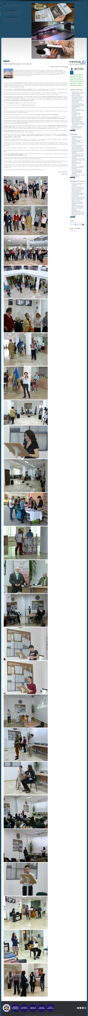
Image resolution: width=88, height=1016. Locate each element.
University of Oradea (78, 213)
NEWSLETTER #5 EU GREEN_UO (76, 77)
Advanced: (72, 224)
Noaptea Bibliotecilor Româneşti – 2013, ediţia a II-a (18, 64)
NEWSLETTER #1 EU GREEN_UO (76, 85)
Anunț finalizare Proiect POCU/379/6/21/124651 (76, 114)
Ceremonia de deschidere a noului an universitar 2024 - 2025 (78, 184)
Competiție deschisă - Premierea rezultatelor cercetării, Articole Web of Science (78, 93)
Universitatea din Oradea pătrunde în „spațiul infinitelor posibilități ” (78, 151)
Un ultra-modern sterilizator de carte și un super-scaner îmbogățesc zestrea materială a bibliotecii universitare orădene (77, 202)
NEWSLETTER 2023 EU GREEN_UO (77, 81)
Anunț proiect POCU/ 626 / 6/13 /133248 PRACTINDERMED (77, 128)
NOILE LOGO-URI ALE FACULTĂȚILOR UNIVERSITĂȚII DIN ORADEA (78, 97)
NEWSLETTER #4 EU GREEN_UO (76, 79)
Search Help (78, 224)
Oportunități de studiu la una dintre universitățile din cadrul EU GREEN (78, 160)
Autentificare (82, 58)
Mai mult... (72, 130)
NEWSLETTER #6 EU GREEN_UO (76, 74)
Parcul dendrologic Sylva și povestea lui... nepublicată (77, 137)
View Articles (6, 61)
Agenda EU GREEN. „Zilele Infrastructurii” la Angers (77, 164)
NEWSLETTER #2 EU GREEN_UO (76, 83)
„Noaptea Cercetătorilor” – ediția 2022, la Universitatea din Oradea (78, 110)
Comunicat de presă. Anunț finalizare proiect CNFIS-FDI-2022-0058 (78, 100)
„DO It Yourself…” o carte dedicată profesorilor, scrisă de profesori (78, 167)
